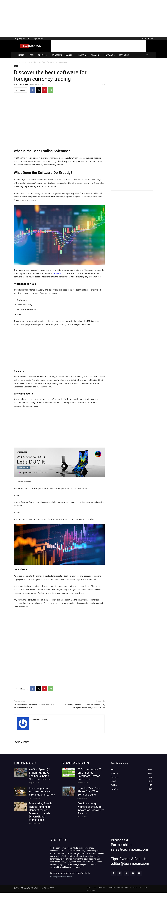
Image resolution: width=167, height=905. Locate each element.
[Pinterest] (44, 90)
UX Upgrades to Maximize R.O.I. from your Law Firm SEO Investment (33, 706)
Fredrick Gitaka (22, 84)
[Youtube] (151, 38)
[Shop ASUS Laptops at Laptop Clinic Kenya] (59, 462)
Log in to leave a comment (25, 746)
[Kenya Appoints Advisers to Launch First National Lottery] (20, 791)
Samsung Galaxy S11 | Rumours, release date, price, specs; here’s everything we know (85, 706)
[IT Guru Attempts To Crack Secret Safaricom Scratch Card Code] (68, 772)
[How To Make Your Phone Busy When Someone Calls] (68, 791)
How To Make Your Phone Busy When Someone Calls (88, 791)
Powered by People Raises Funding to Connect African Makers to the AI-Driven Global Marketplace (40, 811)
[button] (147, 55)
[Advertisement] (78, 18)
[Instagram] (142, 38)
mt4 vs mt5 (58, 273)
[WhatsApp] (50, 90)
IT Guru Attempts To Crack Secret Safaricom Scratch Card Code (89, 774)
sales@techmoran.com (61, 876)
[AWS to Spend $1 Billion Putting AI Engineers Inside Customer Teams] (20, 772)
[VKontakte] (132, 873)
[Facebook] (139, 38)
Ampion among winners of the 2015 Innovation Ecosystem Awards (90, 808)
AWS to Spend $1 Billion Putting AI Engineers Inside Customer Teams (39, 774)
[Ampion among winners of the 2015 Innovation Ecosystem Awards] (68, 806)
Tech (16, 66)
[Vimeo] (148, 38)
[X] (145, 38)
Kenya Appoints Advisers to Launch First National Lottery (42, 791)
